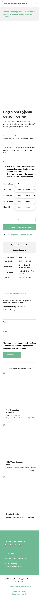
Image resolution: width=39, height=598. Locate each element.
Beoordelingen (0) (19, 250)
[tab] (19, 244)
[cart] (32, 4)
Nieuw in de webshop (13, 415)
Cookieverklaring (11, 564)
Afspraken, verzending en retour (16, 558)
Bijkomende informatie (19, 245)
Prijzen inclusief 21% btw (13, 566)
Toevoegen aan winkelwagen (19, 227)
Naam (5, 322)
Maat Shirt (7, 207)
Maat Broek (7, 190)
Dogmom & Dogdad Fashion (21, 235)
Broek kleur (7, 195)
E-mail (6, 331)
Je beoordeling (9, 307)
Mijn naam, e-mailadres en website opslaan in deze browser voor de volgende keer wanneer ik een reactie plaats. (19, 345)
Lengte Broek (8, 184)
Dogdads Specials (30, 467)
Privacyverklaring (11, 561)
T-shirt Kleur (8, 201)
